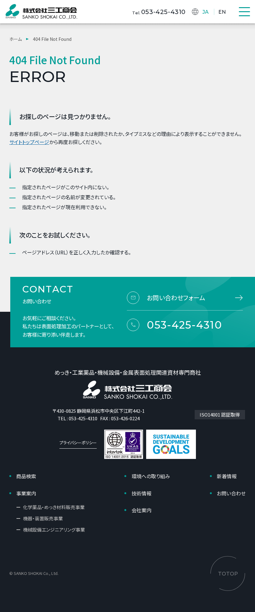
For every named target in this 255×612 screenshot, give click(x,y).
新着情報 (227, 476)
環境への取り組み (151, 476)
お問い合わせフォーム (176, 297)
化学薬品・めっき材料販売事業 (54, 507)
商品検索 (26, 476)
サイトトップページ (29, 142)
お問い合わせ (231, 493)
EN (222, 12)
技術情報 (141, 493)
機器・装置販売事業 (43, 518)
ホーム (15, 39)
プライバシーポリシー (78, 443)
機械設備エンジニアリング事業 (54, 529)
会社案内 (141, 510)
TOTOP (228, 574)
